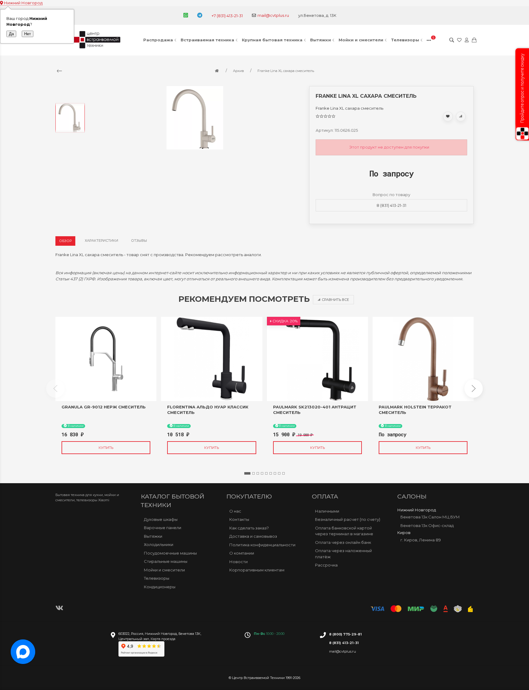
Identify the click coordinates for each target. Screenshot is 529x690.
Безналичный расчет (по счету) (347, 519)
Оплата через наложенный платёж (343, 553)
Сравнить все (335, 300)
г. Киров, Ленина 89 (420, 539)
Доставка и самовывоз (253, 536)
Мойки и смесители (361, 39)
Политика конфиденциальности (262, 544)
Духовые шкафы (161, 519)
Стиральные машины (165, 561)
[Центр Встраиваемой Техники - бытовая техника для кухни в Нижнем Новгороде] (98, 40)
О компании (241, 553)
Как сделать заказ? (249, 527)
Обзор (65, 241)
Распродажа (158, 39)
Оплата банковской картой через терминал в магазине (344, 530)
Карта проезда (163, 639)
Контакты (239, 519)
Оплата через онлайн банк (343, 542)
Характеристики (101, 240)
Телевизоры (405, 39)
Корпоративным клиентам (256, 569)
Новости (238, 561)
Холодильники (158, 544)
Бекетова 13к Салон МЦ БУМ (430, 516)
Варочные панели (162, 527)
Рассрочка (326, 565)
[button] (247, 473)
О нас (235, 511)
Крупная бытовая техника (272, 39)
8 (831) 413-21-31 (391, 205)
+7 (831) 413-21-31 (227, 15)
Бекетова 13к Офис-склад (427, 525)
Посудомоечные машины (170, 553)
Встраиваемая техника (207, 39)
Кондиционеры (159, 586)
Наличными (327, 511)
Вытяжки (320, 39)
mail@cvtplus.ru (273, 15)
